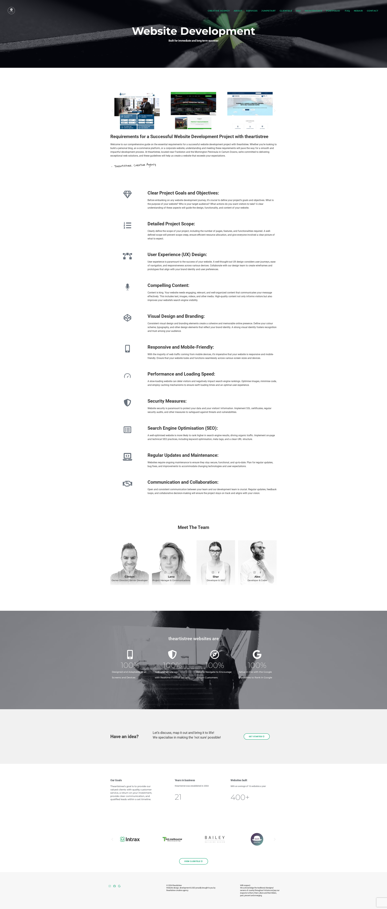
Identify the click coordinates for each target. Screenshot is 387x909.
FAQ (347, 10)
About (238, 10)
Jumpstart (268, 10)
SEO (298, 10)
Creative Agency (219, 10)
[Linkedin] (177, 572)
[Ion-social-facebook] (129, 572)
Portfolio (333, 10)
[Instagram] (123, 572)
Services (251, 10)
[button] (112, 111)
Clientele (286, 10)
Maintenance (313, 10)
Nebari (358, 10)
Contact (372, 10)
